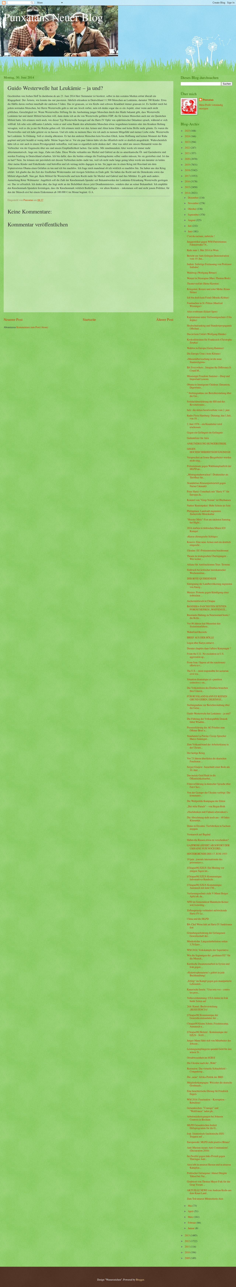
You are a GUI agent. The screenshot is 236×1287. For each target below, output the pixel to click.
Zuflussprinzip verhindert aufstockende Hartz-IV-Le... (207, 912)
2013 (187, 1235)
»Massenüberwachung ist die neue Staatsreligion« (204, 360)
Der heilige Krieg (196, 753)
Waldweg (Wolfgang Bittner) (202, 272)
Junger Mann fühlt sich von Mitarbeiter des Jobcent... (209, 1042)
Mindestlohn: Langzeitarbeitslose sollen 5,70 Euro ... (207, 942)
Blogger (140, 1279)
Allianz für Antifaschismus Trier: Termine (208, 564)
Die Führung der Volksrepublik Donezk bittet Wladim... (207, 720)
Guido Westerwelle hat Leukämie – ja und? (209, 713)
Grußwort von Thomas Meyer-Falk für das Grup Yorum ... (208, 1183)
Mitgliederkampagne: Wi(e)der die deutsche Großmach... (209, 1084)
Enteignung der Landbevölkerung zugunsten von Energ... (209, 585)
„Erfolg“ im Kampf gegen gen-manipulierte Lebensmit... (209, 982)
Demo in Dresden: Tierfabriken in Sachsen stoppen (208, 827)
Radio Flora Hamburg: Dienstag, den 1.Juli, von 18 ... (209, 417)
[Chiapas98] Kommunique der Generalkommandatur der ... (202, 1016)
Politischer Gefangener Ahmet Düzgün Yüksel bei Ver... (207, 1174)
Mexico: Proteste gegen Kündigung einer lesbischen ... (208, 593)
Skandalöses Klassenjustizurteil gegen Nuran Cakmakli (206, 484)
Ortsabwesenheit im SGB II (201, 1057)
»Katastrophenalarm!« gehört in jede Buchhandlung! (206, 974)
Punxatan (208, 100)
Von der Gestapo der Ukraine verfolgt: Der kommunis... (208, 794)
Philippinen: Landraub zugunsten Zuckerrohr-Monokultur (204, 512)
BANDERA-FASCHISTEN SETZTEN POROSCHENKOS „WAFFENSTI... (207, 608)
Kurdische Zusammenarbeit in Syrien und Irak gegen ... (208, 965)
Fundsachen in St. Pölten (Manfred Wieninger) (205, 304)
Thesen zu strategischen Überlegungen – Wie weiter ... (207, 557)
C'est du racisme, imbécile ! (201, 236)
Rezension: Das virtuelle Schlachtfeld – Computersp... (207, 1070)
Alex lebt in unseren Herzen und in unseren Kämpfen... (209, 1166)
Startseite (89, 319)
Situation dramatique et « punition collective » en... (204, 681)
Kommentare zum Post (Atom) (32, 327)
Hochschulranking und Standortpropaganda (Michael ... (209, 327)
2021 (187, 153)
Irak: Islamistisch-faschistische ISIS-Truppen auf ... (206, 1135)
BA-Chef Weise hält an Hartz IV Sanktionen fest (209, 926)
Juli (190, 225)
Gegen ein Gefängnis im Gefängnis (205, 432)
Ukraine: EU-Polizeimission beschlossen (207, 550)
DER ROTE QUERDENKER (201, 578)
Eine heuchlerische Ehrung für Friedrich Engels (207, 1092)
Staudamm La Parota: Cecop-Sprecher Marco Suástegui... (206, 737)
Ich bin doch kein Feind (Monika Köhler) (208, 297)
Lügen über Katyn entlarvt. (200, 643)
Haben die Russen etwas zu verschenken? (208, 840)
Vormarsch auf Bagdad (198, 834)
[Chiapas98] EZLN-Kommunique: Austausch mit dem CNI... (204, 886)
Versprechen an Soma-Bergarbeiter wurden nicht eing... (209, 459)
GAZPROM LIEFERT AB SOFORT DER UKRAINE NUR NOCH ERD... (208, 846)
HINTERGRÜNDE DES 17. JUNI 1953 (207, 853)
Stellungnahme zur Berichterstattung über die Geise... (208, 706)
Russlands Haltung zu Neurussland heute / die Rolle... (208, 616)
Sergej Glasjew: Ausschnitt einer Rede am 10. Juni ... (208, 768)
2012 (187, 1241)
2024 (187, 136)
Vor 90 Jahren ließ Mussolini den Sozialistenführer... (204, 625)
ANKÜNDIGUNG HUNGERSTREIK (206, 443)
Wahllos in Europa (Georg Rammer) (205, 348)
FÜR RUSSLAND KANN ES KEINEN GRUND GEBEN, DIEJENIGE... (207, 697)
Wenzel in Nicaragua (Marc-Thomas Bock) (209, 278)
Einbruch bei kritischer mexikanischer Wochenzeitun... (206, 571)
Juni (190, 231)
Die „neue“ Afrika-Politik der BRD (205, 1077)
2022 (187, 147)
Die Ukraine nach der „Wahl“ (202, 1063)
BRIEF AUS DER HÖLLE (200, 637)
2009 (187, 1258)
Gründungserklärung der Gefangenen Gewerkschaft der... (206, 934)
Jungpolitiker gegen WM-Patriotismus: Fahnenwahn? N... (207, 243)
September (193, 214)
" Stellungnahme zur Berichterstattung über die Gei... (209, 394)
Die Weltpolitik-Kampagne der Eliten (206, 801)
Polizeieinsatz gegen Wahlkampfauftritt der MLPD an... (209, 467)
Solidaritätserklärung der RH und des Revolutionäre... (206, 403)
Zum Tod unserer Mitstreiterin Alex (205, 1198)
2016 (187, 181)
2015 (187, 187)
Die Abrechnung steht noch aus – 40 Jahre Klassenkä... (208, 819)
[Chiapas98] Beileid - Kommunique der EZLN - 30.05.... (207, 1033)
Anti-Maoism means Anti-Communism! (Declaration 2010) (207, 1149)
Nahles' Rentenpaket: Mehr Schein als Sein (208, 505)
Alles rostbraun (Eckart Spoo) (202, 311)
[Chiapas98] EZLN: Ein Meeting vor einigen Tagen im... (205, 869)
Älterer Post (164, 319)
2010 (187, 1252)
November (193, 203)
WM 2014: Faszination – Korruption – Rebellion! (206, 1101)
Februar (192, 1222)
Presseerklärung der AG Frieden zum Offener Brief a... (206, 729)
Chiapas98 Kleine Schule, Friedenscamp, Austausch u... (208, 1025)
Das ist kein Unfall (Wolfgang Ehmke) (206, 334)
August (192, 220)
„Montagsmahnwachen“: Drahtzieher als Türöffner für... (207, 476)
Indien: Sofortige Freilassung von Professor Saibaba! (209, 265)
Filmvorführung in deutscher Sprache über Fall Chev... (209, 785)
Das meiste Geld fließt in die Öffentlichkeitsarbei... (201, 777)
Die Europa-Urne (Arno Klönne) (204, 353)
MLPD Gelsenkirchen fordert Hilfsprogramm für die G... (202, 1126)
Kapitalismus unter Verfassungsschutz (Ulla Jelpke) (209, 318)
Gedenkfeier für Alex (198, 438)
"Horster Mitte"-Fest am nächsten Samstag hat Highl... (208, 521)
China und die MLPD (198, 918)
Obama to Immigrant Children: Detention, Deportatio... (208, 386)
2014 (187, 192)
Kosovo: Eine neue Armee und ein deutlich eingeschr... (209, 543)
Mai (190, 1205)
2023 (187, 142)
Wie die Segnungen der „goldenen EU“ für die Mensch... (208, 956)
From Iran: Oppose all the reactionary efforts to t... (206, 664)
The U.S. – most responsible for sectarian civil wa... (207, 672)
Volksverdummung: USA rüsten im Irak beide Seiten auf (207, 999)
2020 (187, 159)
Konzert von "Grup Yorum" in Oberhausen (209, 500)
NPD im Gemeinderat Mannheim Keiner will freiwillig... (207, 903)
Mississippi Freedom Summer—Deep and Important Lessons (208, 377)
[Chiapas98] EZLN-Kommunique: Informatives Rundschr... (204, 878)
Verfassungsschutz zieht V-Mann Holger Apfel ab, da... (207, 895)
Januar (191, 1228)
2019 (187, 164)
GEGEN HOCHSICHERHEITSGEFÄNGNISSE (208, 450)
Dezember (193, 197)
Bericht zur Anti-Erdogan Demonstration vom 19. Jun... (208, 257)
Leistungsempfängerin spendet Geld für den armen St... (209, 1050)
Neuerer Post (13, 319)
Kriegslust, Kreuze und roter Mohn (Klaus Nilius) (208, 290)
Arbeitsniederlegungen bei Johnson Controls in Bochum (205, 1118)
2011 (187, 1246)
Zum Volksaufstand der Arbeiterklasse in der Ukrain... (208, 746)
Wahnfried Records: (197, 632)
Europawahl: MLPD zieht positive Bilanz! (208, 1142)
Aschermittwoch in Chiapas (201, 601)
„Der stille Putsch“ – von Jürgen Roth (206, 806)
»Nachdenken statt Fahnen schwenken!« (207, 812)
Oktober (192, 209)
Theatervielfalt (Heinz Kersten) (203, 283)
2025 (187, 130)
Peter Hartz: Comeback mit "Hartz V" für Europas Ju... (208, 493)
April (191, 1211)
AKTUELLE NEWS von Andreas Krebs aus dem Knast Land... (209, 1191)
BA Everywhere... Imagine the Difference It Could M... (209, 369)
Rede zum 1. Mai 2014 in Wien (202, 250)
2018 (187, 170)
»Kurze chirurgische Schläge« (202, 536)
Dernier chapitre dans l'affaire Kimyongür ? (209, 648)
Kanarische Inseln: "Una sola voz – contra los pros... (208, 991)
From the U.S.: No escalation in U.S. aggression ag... (205, 655)
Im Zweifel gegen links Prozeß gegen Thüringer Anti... (206, 1157)
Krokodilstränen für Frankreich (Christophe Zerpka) (209, 341)
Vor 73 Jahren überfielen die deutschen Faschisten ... (206, 760)
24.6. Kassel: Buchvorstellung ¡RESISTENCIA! (202, 1008)
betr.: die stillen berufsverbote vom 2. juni (208, 410)
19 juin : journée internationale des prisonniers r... (204, 860)
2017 (187, 176)
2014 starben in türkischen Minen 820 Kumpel (206, 529)
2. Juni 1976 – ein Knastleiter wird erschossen (204, 425)
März (191, 1217)
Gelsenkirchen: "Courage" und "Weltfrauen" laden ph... (202, 1109)
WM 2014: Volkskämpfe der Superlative (207, 950)
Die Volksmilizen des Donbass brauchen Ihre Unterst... (207, 689)
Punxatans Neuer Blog (53, 17)
